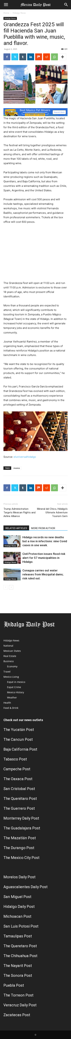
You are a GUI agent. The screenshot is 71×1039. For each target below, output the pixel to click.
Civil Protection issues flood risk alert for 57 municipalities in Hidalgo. (43, 557)
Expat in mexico (16, 682)
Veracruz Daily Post (20, 1005)
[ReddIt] (46, 56)
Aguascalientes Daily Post (25, 887)
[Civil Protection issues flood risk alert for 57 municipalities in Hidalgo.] (12, 558)
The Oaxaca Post (17, 779)
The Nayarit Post (17, 965)
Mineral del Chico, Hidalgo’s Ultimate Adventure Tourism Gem (52, 512)
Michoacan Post (17, 916)
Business (8, 661)
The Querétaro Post (20, 798)
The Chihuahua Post (20, 956)
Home (6, 12)
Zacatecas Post (16, 1015)
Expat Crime (14, 687)
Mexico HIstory (15, 692)
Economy (12, 666)
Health (7, 702)
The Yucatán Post (18, 729)
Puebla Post (13, 985)
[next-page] (11, 587)
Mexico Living (11, 676)
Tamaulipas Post (17, 936)
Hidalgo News (19, 12)
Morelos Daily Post (19, 877)
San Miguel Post (17, 897)
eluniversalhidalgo (25, 456)
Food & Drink (10, 707)
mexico (16, 468)
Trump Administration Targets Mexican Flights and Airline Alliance (19, 512)
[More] (62, 56)
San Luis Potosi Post (20, 926)
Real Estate (9, 656)
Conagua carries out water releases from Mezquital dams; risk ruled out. (42, 574)
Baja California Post (20, 749)
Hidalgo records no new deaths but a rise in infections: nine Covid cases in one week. (44, 541)
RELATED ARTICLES (16, 528)
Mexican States (12, 650)
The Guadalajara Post (21, 828)
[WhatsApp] (54, 56)
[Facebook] (6, 56)
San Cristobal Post (19, 789)
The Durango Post (18, 848)
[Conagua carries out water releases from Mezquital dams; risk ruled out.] (12, 574)
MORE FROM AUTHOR (43, 528)
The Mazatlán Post (19, 838)
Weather (12, 697)
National (8, 645)
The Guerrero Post (19, 808)
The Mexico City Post (21, 857)
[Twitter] (14, 56)
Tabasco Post (15, 759)
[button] (5, 4)
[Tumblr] (22, 56)
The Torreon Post (18, 995)
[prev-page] (5, 587)
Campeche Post (16, 769)
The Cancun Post (18, 739)
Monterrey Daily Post (21, 818)
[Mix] (38, 56)
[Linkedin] (30, 56)
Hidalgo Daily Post (19, 906)
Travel (7, 671)
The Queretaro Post (20, 946)
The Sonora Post (17, 975)
